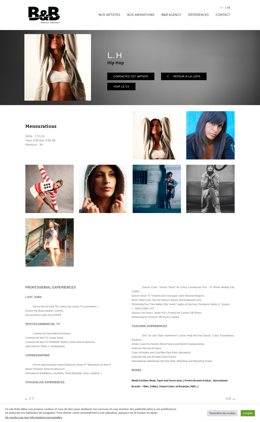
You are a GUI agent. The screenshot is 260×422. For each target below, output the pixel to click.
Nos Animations (140, 15)
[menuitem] (223, 7)
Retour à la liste (186, 76)
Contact (223, 15)
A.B (231, 398)
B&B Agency (171, 15)
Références (198, 15)
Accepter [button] (247, 413)
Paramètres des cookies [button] (222, 413)
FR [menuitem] (221, 7)
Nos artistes (109, 15)
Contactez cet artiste (130, 76)
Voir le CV (121, 86)
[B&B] (44, 15)
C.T (29, 398)
